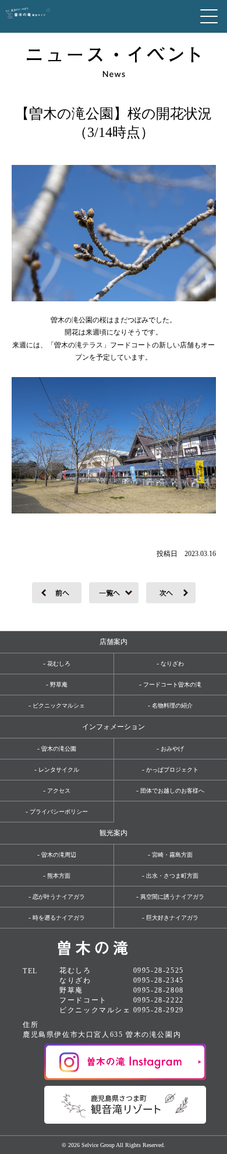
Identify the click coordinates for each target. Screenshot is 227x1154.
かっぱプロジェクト (172, 769)
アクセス (58, 790)
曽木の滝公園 (58, 748)
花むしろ (58, 663)
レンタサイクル (58, 769)
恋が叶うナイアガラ (59, 896)
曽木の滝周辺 (58, 855)
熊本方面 (58, 875)
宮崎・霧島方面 (172, 855)
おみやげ (172, 748)
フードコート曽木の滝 (172, 684)
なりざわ (172, 663)
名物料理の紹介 (172, 705)
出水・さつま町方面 (172, 875)
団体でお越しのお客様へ (172, 790)
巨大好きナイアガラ (172, 917)
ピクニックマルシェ (59, 705)
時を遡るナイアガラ (59, 917)
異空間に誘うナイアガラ (172, 896)
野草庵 (59, 684)
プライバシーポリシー (59, 811)
